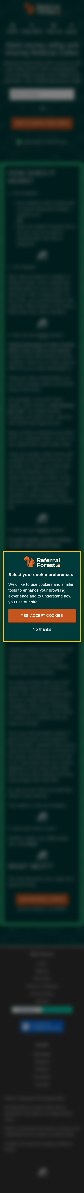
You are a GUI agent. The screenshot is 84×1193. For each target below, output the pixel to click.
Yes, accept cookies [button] (42, 615)
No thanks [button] (42, 629)
